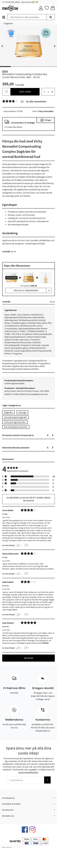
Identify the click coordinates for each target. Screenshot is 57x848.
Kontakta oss (8, 815)
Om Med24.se (8, 798)
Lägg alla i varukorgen (26, 290)
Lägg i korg (25, 91)
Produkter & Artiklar (11, 803)
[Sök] (51, 17)
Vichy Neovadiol (45, 111)
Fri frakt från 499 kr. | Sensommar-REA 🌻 (21, 2)
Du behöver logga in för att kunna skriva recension (28, 499)
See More (28, 658)
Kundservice (8, 809)
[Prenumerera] (47, 780)
